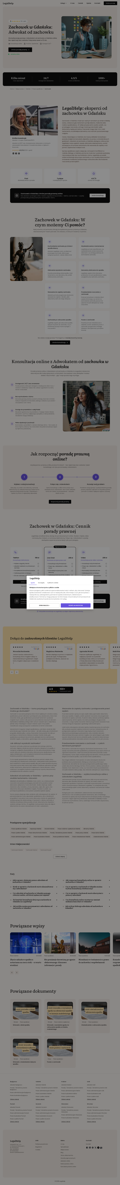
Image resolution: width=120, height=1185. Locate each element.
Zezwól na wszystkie (76, 605)
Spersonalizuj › (44, 605)
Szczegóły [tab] (41, 583)
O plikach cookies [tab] (52, 583)
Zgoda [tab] (33, 583)
